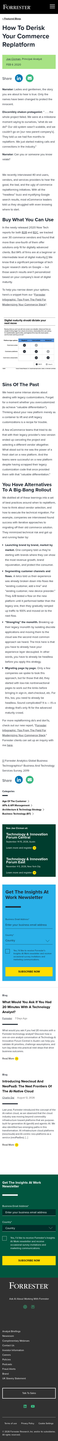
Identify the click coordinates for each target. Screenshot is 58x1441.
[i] (47, 257)
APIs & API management (16, 805)
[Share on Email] (30, 78)
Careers (6, 1355)
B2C (35, 232)
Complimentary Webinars (15, 1341)
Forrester (7, 1018)
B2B (24, 232)
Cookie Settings (46, 1423)
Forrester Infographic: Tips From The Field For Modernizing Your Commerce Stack (24, 300)
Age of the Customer (14, 801)
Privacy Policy (27, 1423)
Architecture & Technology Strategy (21, 809)
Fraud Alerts (8, 1369)
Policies (6, 1359)
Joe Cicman (13, 59)
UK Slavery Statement (14, 1378)
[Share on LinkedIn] (19, 78)
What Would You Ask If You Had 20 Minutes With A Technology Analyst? (27, 1006)
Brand (5, 1374)
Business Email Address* (17, 919)
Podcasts (7, 1364)
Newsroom (8, 1336)
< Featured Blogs (11, 18)
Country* (9, 935)
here (10, 745)
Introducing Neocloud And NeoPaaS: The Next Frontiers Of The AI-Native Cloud (27, 1086)
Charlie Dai (8, 1097)
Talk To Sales (29, 1393)
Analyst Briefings (11, 1331)
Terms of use (10, 1423)
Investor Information (13, 1350)
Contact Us (8, 1345)
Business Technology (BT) (16, 813)
